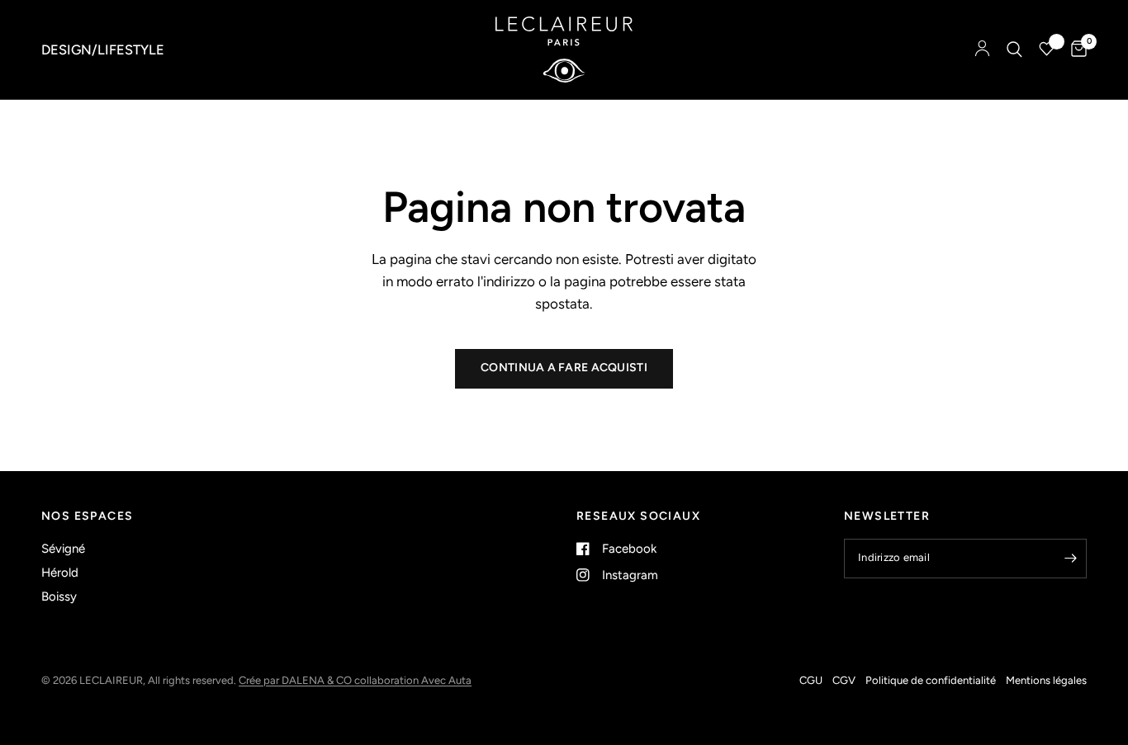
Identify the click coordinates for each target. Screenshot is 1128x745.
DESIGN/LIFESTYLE (102, 49)
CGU (810, 680)
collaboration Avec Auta (413, 680)
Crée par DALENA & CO (296, 680)
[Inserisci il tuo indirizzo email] (1070, 558)
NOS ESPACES (87, 516)
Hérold (59, 572)
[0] (1075, 49)
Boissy (59, 596)
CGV (843, 680)
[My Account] (982, 49)
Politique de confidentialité (930, 680)
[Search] (1014, 49)
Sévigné (63, 548)
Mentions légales (1046, 680)
